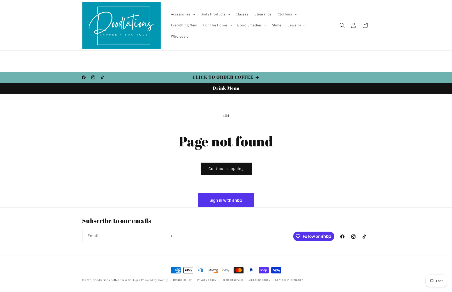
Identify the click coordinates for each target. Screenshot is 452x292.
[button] (183, 14)
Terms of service (232, 280)
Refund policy (182, 280)
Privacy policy (206, 280)
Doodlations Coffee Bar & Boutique (116, 280)
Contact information (289, 280)
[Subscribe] (170, 236)
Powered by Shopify (154, 280)
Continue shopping (226, 168)
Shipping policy (259, 280)
